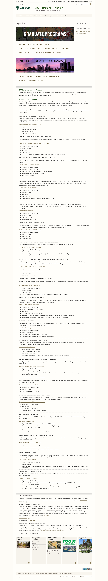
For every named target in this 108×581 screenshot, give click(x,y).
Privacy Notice (20, 577)
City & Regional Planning (49, 7)
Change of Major (35, 545)
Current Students (52, 1)
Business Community (76, 1)
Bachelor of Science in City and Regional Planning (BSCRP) (39, 76)
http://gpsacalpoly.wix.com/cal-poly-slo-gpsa (52, 530)
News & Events (28, 16)
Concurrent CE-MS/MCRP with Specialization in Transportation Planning (44, 48)
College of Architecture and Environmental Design (47, 10)
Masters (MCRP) (35, 547)
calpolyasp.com (48, 515)
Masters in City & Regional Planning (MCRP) (34, 44)
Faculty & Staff (84, 1)
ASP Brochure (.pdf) (24, 518)
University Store (43, 573)
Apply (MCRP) (35, 549)
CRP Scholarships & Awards (83, 31)
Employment (55, 573)
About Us (19, 16)
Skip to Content (19, 1)
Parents (68, 1)
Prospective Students (61, 1)
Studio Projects (49, 16)
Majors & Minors (38, 16)
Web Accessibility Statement (30, 577)
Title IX (38, 577)
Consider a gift (82, 563)
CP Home (19, 573)
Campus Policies (63, 573)
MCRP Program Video (21, 563)
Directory (24, 573)
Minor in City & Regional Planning (31, 80)
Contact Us (64, 16)
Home (17, 19)
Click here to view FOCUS (68, 563)
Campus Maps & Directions (33, 573)
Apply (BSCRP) (35, 543)
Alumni (90, 1)
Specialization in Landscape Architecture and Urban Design (40, 52)
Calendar (50, 573)
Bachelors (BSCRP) (36, 541)
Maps (76, 4)
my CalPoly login (19, 4)
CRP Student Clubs (81, 33)
